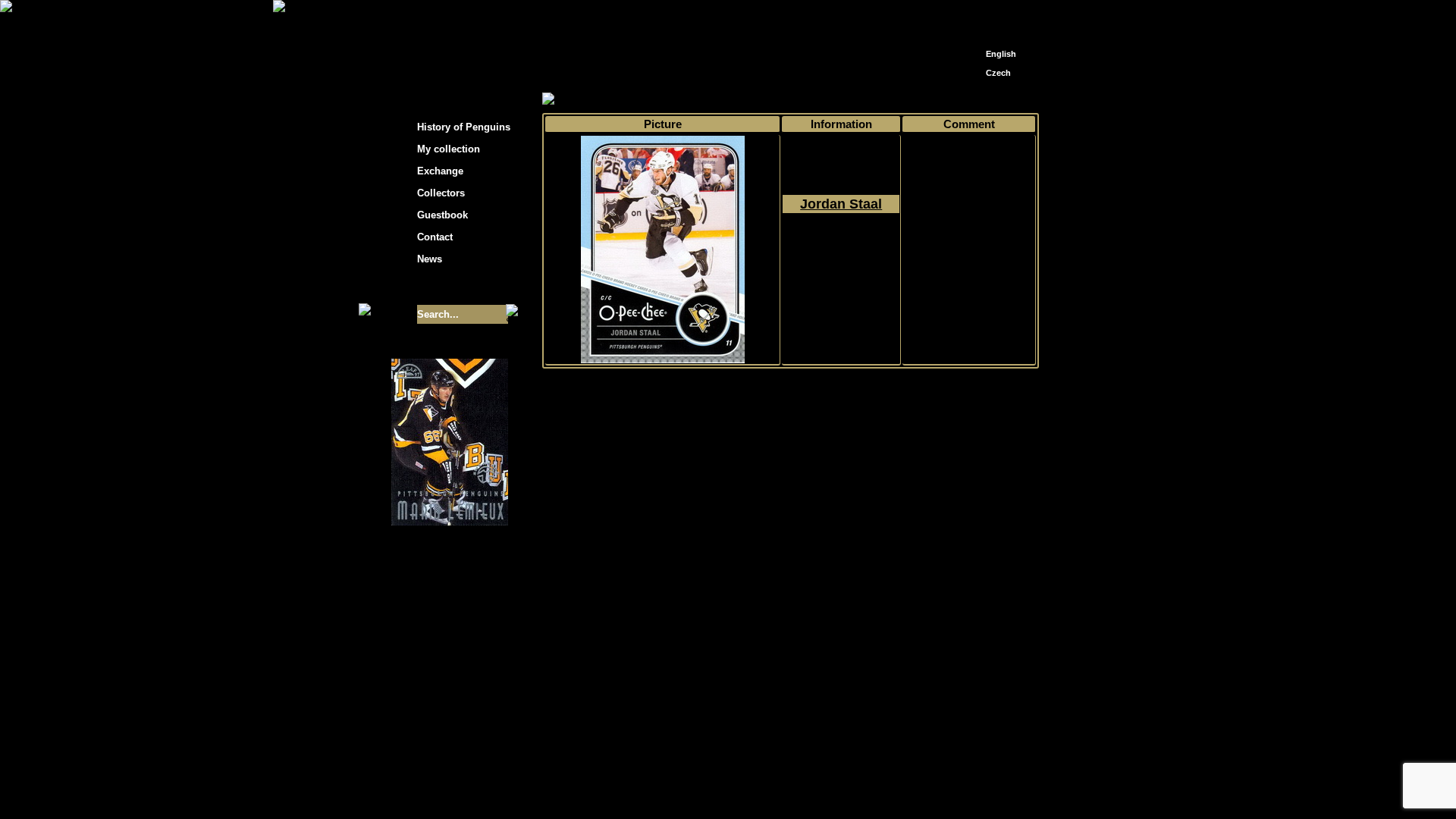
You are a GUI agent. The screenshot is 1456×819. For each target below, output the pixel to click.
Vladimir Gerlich (793, 706)
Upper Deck (813, 99)
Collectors (441, 193)
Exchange (440, 171)
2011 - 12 (755, 99)
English (1001, 53)
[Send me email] (998, 17)
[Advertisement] (1175, 242)
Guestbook (442, 215)
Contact (435, 237)
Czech (998, 72)
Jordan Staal (841, 204)
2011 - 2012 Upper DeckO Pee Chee (841, 258)
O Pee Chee (878, 99)
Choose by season (682, 99)
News (429, 259)
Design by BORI (875, 706)
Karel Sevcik (837, 695)
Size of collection (434, 286)
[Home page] (975, 13)
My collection (599, 99)
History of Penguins (463, 127)
